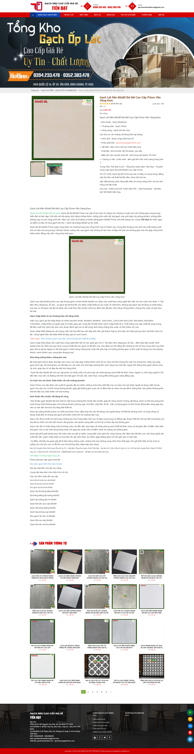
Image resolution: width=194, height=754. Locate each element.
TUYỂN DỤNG (147, 15)
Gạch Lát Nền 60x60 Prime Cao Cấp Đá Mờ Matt (124, 647)
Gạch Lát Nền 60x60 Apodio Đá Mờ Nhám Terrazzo (69, 577)
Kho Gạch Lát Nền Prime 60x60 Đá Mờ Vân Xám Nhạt (70, 681)
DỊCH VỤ (97, 15)
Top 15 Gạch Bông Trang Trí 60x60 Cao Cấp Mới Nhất (124, 681)
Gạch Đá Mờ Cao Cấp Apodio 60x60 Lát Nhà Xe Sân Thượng (97, 577)
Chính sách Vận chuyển (101, 722)
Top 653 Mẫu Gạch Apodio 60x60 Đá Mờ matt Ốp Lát (151, 577)
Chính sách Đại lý (99, 719)
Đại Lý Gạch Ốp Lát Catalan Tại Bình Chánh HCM (97, 681)
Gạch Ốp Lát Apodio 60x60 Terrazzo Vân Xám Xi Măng (42, 577)
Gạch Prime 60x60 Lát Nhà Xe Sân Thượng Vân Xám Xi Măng (151, 647)
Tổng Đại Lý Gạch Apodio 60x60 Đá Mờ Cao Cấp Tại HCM (42, 612)
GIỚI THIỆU (84, 15)
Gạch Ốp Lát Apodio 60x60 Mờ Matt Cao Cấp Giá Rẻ (124, 612)
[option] (63, 128)
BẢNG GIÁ (111, 15)
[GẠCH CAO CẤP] (63, 128)
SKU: (101, 106)
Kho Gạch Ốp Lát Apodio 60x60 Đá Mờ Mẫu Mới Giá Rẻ (97, 612)
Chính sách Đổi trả (99, 729)
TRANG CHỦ (69, 15)
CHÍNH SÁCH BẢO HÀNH (102, 732)
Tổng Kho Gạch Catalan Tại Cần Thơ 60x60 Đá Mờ (151, 681)
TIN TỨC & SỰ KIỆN (128, 15)
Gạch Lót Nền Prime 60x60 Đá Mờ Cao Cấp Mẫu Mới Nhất (151, 612)
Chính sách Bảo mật (100, 726)
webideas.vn (125, 751)
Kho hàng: (104, 113)
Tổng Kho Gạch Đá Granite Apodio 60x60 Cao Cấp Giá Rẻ (124, 577)
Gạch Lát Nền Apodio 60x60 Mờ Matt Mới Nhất (69, 612)
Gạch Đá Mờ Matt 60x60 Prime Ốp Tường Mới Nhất (69, 647)
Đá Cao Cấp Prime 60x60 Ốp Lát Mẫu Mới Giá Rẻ (42, 681)
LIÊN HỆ (161, 15)
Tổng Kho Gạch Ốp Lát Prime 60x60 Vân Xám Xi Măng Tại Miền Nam (96, 647)
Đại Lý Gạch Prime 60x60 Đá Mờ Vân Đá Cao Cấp (42, 647)
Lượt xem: (156, 104)
